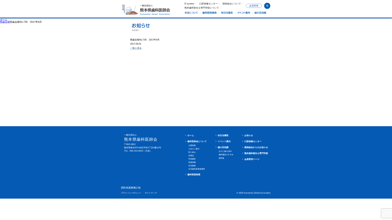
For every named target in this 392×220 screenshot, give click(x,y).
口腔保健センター (208, 4)
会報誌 (191, 155)
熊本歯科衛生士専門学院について (202, 8)
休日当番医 (223, 135)
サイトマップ (151, 193)
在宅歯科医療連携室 (196, 169)
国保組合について (231, 4)
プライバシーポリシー (131, 193)
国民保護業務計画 (131, 188)
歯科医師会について (197, 141)
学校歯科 (192, 159)
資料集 (221, 158)
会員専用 (253, 6)
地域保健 (192, 162)
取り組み (192, 152)
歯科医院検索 (193, 174)
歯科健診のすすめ (226, 155)
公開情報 (192, 145)
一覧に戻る (136, 48)
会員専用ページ (251, 159)
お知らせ (248, 135)
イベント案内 (224, 141)
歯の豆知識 (223, 147)
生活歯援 (192, 166)
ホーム (3, 19)
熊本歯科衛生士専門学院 (256, 153)
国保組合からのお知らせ (256, 147)
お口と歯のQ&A (225, 151)
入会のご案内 (193, 149)
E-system (189, 4)
